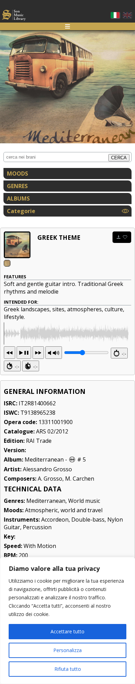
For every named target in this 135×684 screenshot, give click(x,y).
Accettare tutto (67, 631)
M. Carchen (79, 478)
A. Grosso (50, 478)
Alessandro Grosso (47, 469)
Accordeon (55, 519)
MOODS (17, 173)
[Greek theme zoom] (17, 244)
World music (84, 501)
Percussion (37, 527)
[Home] (14, 16)
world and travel (81, 510)
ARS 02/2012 (52, 431)
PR (53, 352)
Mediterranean (44, 459)
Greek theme (58, 237)
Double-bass (88, 519)
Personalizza (67, 650)
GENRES (17, 186)
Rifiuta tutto (67, 669)
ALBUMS (18, 198)
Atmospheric (41, 510)
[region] (67, 620)
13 (23, 352)
